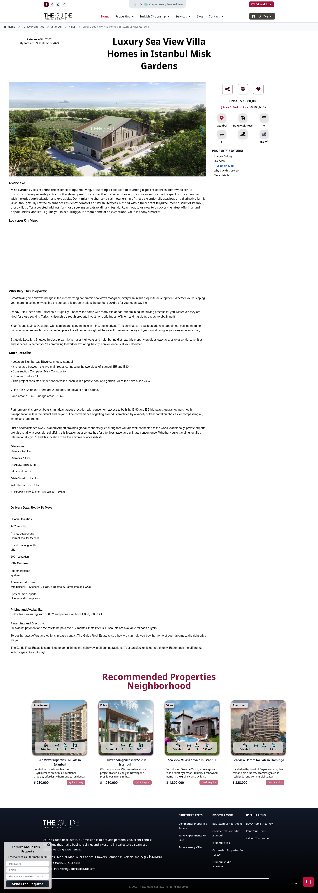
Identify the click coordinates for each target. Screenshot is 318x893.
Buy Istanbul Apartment (227, 823)
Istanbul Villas (221, 843)
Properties (122, 16)
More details (221, 175)
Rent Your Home (256, 831)
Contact (214, 16)
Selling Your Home (257, 838)
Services (181, 16)
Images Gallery (223, 156)
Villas (72, 26)
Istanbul (56, 26)
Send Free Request (27, 884)
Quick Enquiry (76, 782)
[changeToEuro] (52, 4)
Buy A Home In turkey (259, 823)
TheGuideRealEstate (150, 886)
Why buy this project (226, 170)
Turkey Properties (33, 26)
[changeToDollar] (46, 4)
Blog (200, 16)
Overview (219, 161)
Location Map (225, 165)
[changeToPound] (58, 4)
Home (105, 16)
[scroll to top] (296, 883)
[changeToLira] (64, 4)
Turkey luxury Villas (190, 847)
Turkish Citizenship (153, 16)
